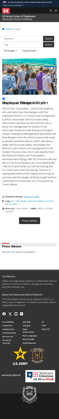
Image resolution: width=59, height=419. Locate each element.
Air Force (49, 201)
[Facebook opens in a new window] (4, 313)
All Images (10, 50)
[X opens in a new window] (10, 313)
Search (48, 38)
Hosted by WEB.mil (11, 375)
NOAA (23, 201)
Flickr (12, 252)
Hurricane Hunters (35, 201)
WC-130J (15, 201)
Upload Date (29, 50)
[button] (14, 5)
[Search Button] (50, 10)
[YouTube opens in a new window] (15, 313)
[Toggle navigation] (55, 10)
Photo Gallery (29, 220)
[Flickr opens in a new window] (21, 313)
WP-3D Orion (11, 204)
